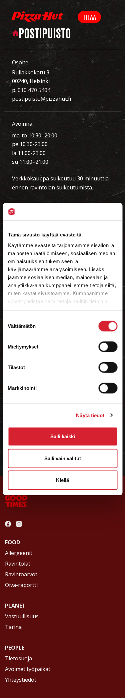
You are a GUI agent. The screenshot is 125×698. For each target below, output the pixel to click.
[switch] (107, 346)
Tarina (13, 627)
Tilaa (89, 17)
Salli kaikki (62, 436)
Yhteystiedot (20, 679)
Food (12, 542)
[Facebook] (8, 524)
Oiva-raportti (21, 585)
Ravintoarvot (21, 574)
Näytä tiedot (90, 415)
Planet (15, 605)
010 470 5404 (34, 90)
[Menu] (111, 17)
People (14, 647)
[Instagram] (19, 524)
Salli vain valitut (62, 458)
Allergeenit (18, 553)
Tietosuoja (18, 658)
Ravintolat (17, 563)
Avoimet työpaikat (27, 669)
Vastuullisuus (22, 616)
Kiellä (62, 480)
